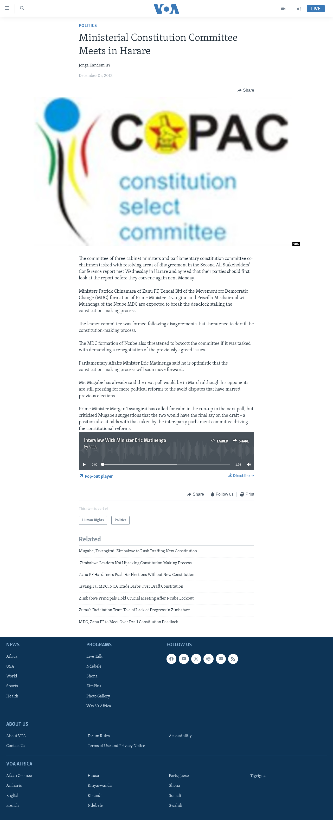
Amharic (14, 786)
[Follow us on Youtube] (184, 659)
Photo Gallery (98, 696)
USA (10, 666)
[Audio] (299, 9)
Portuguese (179, 776)
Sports (12, 686)
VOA (93, 447)
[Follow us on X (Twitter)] (196, 659)
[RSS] (233, 659)
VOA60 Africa (98, 706)
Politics (88, 26)
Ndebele (93, 666)
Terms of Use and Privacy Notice (116, 746)
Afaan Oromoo (19, 776)
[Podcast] (208, 659)
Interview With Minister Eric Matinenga (125, 440)
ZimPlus (93, 686)
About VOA (16, 736)
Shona (92, 676)
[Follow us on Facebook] (171, 659)
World (11, 676)
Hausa (93, 776)
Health (12, 696)
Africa (11, 657)
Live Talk (94, 657)
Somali (175, 796)
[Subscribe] (221, 659)
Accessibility (180, 736)
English (13, 796)
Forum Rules (99, 736)
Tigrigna (258, 776)
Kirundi (95, 796)
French (12, 806)
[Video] (283, 9)
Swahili (175, 806)
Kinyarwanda (100, 786)
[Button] (246, 90)
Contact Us (15, 746)
